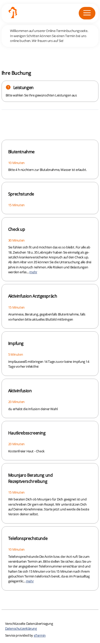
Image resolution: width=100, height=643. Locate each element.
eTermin (40, 635)
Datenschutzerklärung (21, 628)
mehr (33, 272)
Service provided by (25, 635)
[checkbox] (50, 159)
